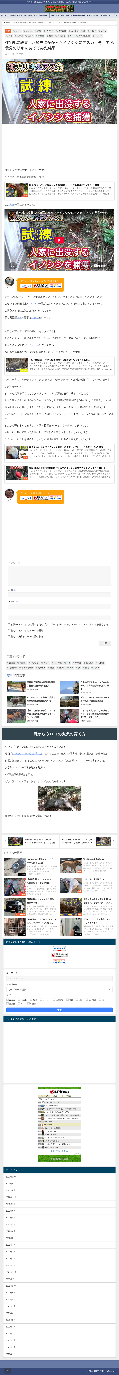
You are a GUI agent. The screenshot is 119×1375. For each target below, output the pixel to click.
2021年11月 (11, 1279)
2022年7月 (11, 1224)
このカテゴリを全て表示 (59, 1151)
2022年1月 (11, 1265)
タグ (8, 995)
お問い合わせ (106, 15)
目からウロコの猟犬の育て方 (11, 15)
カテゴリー (11, 984)
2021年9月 (11, 1293)
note (19, 317)
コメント (14, 563)
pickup (18, 31)
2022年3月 (11, 1252)
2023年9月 (11, 1184)
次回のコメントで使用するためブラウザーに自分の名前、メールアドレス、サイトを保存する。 (61, 624)
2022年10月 (11, 1204)
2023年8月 (11, 1190)
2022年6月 (11, 1231)
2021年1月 (11, 1347)
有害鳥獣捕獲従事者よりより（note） (85, 15)
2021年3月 (11, 1334)
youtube (29, 31)
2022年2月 (11, 1259)
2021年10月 (11, 1286)
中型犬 (93, 31)
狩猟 (8, 31)
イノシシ (50, 31)
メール (13, 601)
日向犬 (20, 36)
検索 (59, 1010)
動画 (11, 204)
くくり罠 (98, 36)
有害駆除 (62, 31)
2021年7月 (11, 1306)
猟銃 (10, 36)
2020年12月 (11, 1354)
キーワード (11, 973)
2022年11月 (11, 1197)
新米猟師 (75, 31)
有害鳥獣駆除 (84, 36)
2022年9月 (11, 1211)
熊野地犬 (61, 36)
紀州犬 (30, 36)
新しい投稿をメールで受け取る (27, 636)
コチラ (35, 317)
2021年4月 (11, 1327)
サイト (11, 613)
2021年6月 (11, 1313)
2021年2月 (11, 1340)
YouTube (33, 303)
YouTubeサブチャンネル (60, 15)
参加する (77, 1154)
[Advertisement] (60, 146)
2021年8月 (11, 1299)
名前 (12, 590)
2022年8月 (11, 1218)
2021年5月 (11, 1320)
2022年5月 (11, 1238)
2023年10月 (11, 1177)
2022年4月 (11, 1245)
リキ (72, 36)
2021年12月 (11, 1272)
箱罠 (51, 36)
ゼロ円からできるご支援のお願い (36, 15)
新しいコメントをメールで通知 (27, 630)
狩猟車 (41, 36)
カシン (104, 31)
